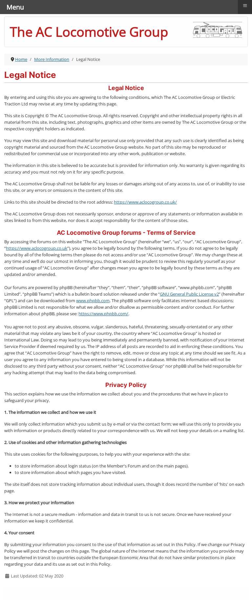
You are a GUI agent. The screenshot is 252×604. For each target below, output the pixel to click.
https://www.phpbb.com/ (103, 314)
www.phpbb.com (93, 300)
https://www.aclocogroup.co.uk (36, 248)
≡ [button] (245, 5)
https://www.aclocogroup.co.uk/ (145, 202)
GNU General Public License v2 (189, 294)
